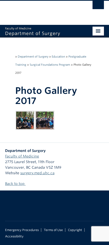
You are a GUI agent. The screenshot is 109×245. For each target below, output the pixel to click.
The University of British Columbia (39, 10)
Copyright (75, 230)
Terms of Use (53, 230)
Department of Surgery (33, 56)
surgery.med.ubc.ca (37, 173)
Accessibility (14, 236)
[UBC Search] (98, 6)
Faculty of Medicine (22, 156)
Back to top (15, 184)
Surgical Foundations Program (50, 64)
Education (58, 56)
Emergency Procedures (22, 230)
